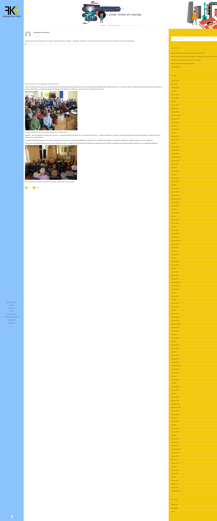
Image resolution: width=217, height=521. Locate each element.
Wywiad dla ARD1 (176, 67)
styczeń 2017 (174, 480)
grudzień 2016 (175, 484)
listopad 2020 (175, 320)
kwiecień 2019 (175, 386)
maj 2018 (173, 425)
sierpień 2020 (175, 331)
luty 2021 (173, 310)
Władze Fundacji (12, 317)
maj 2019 (173, 383)
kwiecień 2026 (175, 94)
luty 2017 (173, 477)
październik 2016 (175, 491)
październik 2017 (175, 449)
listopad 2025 (175, 112)
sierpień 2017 (175, 456)
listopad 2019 (175, 362)
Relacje (173, 511)
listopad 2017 (175, 446)
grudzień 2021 (175, 275)
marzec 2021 (174, 306)
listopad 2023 (175, 195)
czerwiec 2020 (175, 338)
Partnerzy (11, 320)
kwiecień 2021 (175, 303)
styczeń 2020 (174, 355)
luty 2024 (173, 185)
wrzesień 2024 (175, 160)
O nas (11, 305)
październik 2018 (175, 407)
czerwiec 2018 (175, 421)
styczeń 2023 (174, 230)
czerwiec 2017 (175, 463)
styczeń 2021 (174, 313)
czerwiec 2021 (175, 296)
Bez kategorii (174, 508)
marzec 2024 (174, 181)
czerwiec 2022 (175, 254)
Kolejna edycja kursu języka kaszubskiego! (182, 63)
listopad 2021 (175, 279)
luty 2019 (173, 393)
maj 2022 (173, 258)
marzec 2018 (174, 432)
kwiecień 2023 (175, 220)
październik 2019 (175, 366)
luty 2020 (173, 352)
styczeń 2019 (174, 397)
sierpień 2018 (175, 414)
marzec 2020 (174, 348)
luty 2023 (173, 226)
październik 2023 (175, 199)
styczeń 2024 (174, 188)
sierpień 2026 (175, 80)
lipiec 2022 (174, 251)
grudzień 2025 (175, 108)
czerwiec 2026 (175, 87)
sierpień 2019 (175, 373)
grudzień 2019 (175, 359)
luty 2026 (173, 101)
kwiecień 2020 (175, 345)
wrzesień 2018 (175, 411)
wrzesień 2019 (175, 369)
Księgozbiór (12, 314)
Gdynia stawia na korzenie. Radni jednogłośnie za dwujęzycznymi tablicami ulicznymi (194, 56)
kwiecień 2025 (175, 136)
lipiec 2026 (174, 84)
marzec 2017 (174, 473)
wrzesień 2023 (175, 202)
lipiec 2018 (174, 418)
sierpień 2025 (175, 122)
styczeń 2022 (174, 272)
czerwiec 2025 (175, 129)
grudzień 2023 (175, 192)
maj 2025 (173, 133)
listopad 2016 (175, 487)
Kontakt (11, 323)
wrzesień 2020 (175, 327)
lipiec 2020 (174, 334)
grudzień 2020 (175, 317)
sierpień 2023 (175, 206)
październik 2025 (175, 115)
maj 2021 (173, 299)
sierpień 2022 (175, 247)
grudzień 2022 (175, 233)
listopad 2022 (175, 237)
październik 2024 (175, 157)
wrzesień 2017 (175, 452)
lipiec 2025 (174, 126)
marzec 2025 (174, 140)
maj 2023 (173, 216)
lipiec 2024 (174, 167)
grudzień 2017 (175, 442)
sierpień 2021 (175, 289)
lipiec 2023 (174, 209)
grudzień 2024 (175, 150)
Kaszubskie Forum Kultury (115, 25)
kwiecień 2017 (175, 470)
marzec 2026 (174, 98)
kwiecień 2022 (175, 261)
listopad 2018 (175, 404)
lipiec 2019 (174, 376)
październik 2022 (175, 240)
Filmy (11, 311)
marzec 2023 (174, 223)
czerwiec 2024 (175, 171)
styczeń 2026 (174, 105)
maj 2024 (173, 174)
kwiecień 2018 (175, 428)
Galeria (12, 308)
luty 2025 (173, 143)
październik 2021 (175, 282)
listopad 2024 (175, 153)
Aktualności (11, 302)
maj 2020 (173, 341)
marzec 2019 (174, 390)
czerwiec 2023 (175, 213)
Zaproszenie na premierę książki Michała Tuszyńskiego (186, 60)
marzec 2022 (174, 265)
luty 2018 (173, 435)
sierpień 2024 (175, 164)
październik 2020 (175, 324)
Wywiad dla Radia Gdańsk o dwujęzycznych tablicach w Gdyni (187, 53)
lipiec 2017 (174, 459)
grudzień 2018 (175, 400)
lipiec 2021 (174, 293)
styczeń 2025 (174, 146)
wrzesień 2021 (175, 286)
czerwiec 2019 (175, 379)
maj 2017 (173, 466)
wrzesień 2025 (175, 119)
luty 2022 (173, 268)
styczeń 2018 (174, 439)
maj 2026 (173, 91)
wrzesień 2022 (175, 244)
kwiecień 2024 (175, 178)
